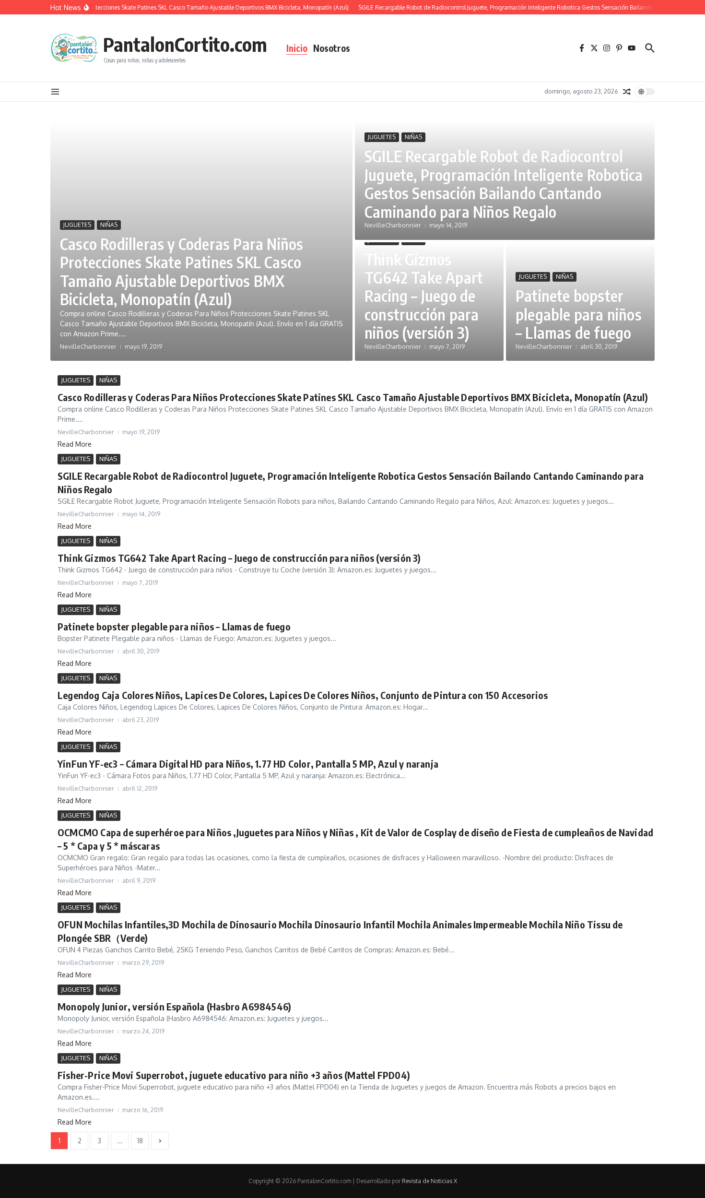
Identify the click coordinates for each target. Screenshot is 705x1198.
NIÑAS (109, 224)
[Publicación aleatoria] (627, 91)
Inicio (296, 48)
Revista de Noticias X (429, 1181)
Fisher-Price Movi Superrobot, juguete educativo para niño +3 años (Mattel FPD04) (234, 1075)
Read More (75, 444)
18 (140, 1141)
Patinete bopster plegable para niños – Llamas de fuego (579, 314)
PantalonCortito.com (185, 44)
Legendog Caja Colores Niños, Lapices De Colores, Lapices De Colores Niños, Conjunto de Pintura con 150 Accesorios (303, 695)
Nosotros (331, 48)
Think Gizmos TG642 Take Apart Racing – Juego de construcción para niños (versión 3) (423, 296)
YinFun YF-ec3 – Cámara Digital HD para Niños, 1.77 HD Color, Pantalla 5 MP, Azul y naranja (248, 764)
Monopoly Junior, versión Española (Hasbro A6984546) (174, 1006)
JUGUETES (77, 224)
